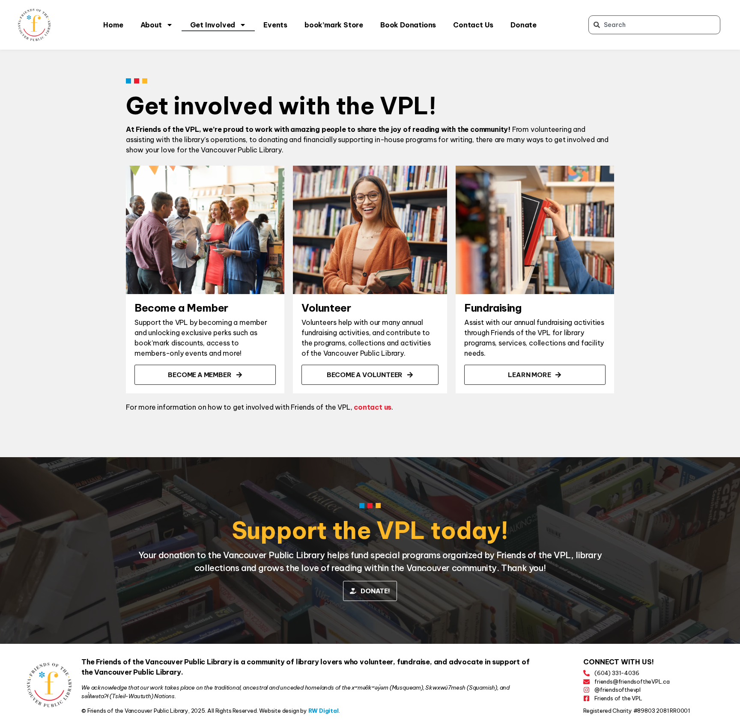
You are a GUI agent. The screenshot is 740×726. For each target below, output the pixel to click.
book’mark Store (333, 25)
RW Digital (323, 710)
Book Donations (408, 25)
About (151, 25)
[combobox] (654, 24)
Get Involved (213, 25)
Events (275, 25)
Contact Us (473, 25)
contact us (372, 407)
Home (113, 25)
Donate (523, 25)
